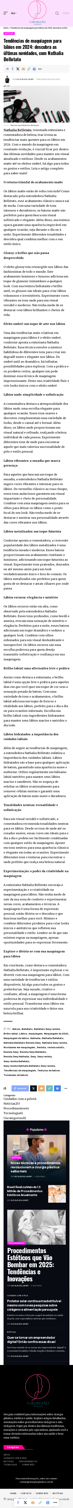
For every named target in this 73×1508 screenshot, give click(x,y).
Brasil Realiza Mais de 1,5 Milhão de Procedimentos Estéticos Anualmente (24, 1191)
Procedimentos (16, 1108)
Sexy (33, 1056)
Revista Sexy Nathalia (16, 1056)
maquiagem (36, 1033)
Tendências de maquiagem (20, 1070)
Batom (16, 1029)
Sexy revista (44, 1056)
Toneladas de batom (16, 1075)
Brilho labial (11, 1033)
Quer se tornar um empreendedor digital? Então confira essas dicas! (31, 1340)
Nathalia (35, 1038)
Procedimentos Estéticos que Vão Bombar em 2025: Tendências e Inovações (30, 1264)
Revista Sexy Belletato (33, 1051)
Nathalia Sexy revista (54, 1042)
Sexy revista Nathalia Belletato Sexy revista (29, 1065)
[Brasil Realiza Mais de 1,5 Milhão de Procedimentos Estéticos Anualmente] (57, 1194)
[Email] (23, 69)
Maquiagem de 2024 (56, 1033)
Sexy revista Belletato (16, 1061)
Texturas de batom (48, 1070)
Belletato (27, 1029)
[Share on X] (17, 69)
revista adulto (55, 1047)
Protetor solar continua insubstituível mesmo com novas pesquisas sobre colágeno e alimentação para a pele (34, 1305)
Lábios (23, 1033)
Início (6, 27)
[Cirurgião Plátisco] (36, 13)
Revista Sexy (11, 1051)
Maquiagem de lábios (16, 1038)
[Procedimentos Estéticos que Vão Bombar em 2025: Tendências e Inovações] (36, 1227)
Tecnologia (13, 1113)
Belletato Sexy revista (47, 1029)
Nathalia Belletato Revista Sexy (22, 1042)
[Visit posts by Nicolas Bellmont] (7, 79)
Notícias (9, 33)
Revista (41, 1047)
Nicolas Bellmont (25, 79)
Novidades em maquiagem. (20, 1047)
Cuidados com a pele (20, 1099)
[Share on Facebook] (12, 69)
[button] (7, 13)
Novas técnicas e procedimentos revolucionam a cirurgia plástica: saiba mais (35, 1167)
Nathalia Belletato (17, 130)
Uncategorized (15, 1118)
